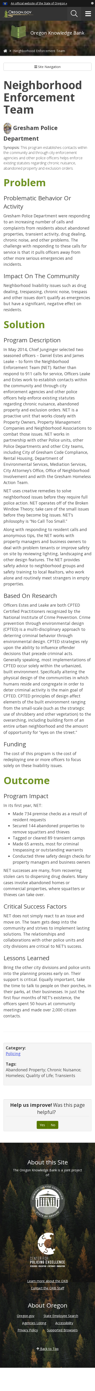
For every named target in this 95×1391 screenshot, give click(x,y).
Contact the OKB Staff (47, 1288)
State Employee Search (61, 1316)
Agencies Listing (34, 1323)
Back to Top (49, 1349)
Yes (42, 1125)
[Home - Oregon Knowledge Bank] (5, 51)
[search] (74, 14)
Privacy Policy (28, 1330)
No (53, 1125)
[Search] (74, 14)
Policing (13, 1053)
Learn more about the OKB (47, 1281)
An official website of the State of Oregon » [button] (39, 3)
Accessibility (64, 1323)
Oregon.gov (25, 1316)
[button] (92, 3)
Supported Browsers (62, 1330)
